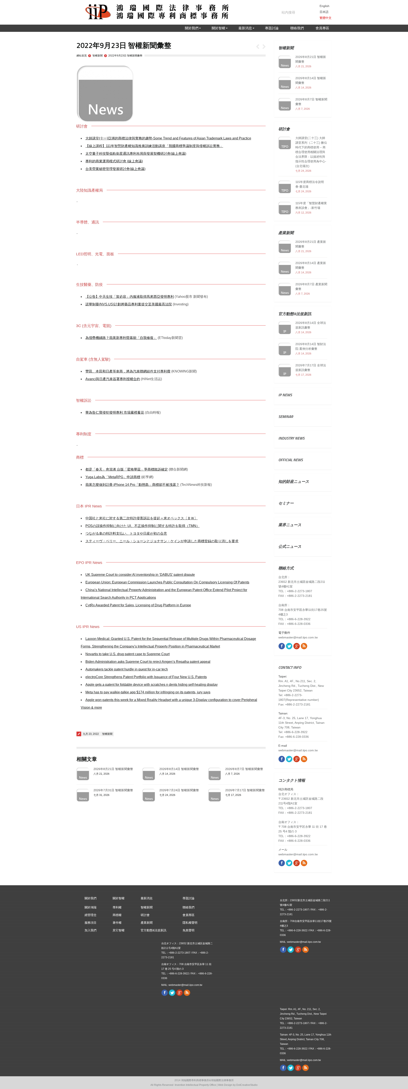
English (324, 6)
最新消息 (147, 898)
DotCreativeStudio (247, 1084)
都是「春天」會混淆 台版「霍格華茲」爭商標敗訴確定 (126, 469)
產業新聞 (147, 922)
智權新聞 (97, 55)
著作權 (117, 922)
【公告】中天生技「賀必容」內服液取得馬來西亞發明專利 (129, 296)
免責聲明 (188, 930)
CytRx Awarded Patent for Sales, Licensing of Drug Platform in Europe (138, 605)
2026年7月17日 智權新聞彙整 (245, 790)
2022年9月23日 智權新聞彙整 (125, 55)
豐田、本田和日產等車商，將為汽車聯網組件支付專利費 (127, 371)
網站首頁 (81, 55)
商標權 (117, 915)
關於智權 (119, 898)
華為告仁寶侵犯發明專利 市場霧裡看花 (114, 412)
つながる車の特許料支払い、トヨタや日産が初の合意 (126, 533)
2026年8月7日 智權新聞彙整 (244, 769)
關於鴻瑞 (90, 907)
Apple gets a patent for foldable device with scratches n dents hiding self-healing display (151, 684)
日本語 (324, 12)
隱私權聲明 (190, 922)
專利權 (117, 907)
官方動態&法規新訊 (153, 930)
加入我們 (90, 930)
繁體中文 (326, 18)
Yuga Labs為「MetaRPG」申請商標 (112, 477)
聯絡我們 (188, 907)
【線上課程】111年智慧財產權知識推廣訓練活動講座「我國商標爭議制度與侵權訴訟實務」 (154, 146)
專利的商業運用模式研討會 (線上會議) (114, 161)
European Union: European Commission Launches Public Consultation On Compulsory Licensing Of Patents (167, 582)
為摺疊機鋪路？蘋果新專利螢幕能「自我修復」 (121, 338)
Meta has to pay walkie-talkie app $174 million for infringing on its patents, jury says (147, 692)
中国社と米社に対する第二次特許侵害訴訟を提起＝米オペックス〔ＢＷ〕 (141, 518)
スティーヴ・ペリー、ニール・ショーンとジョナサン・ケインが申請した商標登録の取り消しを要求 (161, 541)
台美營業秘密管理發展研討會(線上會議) (115, 169)
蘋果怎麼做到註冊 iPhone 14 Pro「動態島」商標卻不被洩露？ (132, 484)
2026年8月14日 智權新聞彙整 (179, 769)
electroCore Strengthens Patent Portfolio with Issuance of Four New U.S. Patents (146, 677)
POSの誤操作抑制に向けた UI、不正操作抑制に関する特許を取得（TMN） (142, 526)
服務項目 (90, 922)
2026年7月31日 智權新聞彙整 (113, 790)
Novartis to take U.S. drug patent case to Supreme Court (127, 654)
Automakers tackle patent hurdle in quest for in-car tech (126, 669)
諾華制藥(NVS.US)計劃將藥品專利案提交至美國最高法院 (128, 304)
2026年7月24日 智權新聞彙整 (179, 790)
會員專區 (188, 915)
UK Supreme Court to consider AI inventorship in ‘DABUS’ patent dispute (140, 574)
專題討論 (188, 898)
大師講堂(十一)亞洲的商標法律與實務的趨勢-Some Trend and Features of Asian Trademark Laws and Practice (168, 138)
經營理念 (90, 915)
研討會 (145, 915)
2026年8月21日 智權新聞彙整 (113, 769)
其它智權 (119, 930)
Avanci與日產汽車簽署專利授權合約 (112, 379)
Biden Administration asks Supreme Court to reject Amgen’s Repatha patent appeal (147, 661)
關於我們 (90, 898)
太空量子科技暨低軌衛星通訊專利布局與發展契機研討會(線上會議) (135, 153)
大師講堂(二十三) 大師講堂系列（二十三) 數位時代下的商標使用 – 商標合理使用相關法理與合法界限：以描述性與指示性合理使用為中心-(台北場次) (311, 152)
